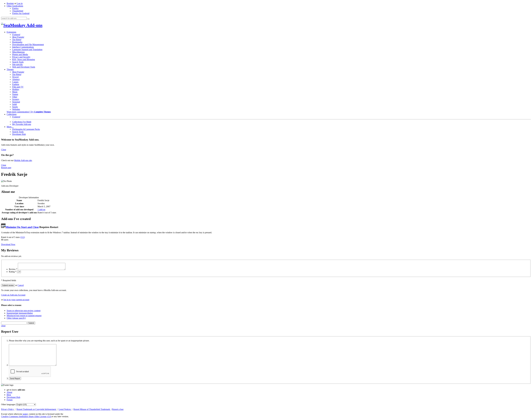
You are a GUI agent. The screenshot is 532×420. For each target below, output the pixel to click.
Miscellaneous (18, 52)
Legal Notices (65, 409)
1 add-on (41, 209)
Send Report (15, 379)
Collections (11, 114)
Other (14, 97)
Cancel (21, 285)
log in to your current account (16, 299)
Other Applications (15, 6)
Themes (10, 69)
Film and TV (18, 87)
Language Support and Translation (27, 49)
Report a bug (117, 409)
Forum (9, 400)
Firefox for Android (20, 13)
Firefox (15, 8)
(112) (22, 237)
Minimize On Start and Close (22, 227)
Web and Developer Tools (23, 67)
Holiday (15, 89)
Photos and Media (20, 54)
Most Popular (18, 37)
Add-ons (33, 25)
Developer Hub (19, 134)
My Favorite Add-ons (21, 124)
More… (10, 127)
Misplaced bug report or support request (24, 315)
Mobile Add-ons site (23, 160)
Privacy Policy (7, 409)
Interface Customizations (23, 47)
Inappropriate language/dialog (20, 313)
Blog (9, 395)
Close (3, 149)
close (3, 325)
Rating (12, 271)
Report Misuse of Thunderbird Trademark (92, 409)
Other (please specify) (16, 318)
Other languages (8, 404)
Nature (15, 94)
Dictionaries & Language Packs (26, 129)
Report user (6, 167)
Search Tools (18, 62)
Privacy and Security (21, 57)
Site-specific (17, 64)
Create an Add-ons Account (13, 295)
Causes (15, 82)
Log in (20, 3)
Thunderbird (17, 11)
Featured (16, 34)
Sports (15, 107)
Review (13, 269)
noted (25, 414)
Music (15, 92)
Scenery (15, 99)
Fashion (15, 84)
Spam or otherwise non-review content (23, 310)
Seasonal (16, 102)
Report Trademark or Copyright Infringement (36, 409)
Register (10, 3)
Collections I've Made (21, 122)
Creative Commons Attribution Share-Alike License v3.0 (26, 416)
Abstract (16, 79)
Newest (15, 77)
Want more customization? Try (29, 112)
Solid (14, 104)
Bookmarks (17, 42)
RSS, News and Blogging (23, 59)
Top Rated (16, 39)
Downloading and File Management (28, 44)
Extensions (11, 32)
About (9, 392)
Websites (16, 109)
